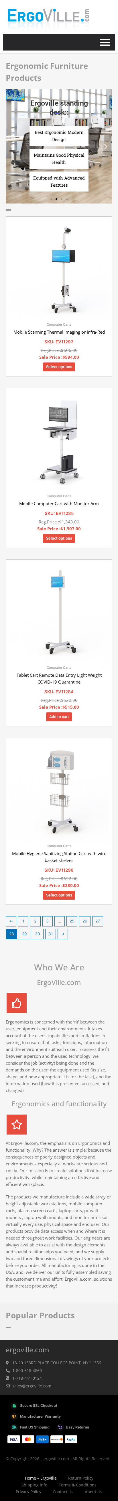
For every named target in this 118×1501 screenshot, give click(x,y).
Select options (59, 366)
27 (97, 921)
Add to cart (59, 716)
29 (24, 934)
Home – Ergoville (41, 1478)
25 (72, 921)
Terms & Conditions (78, 1485)
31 (50, 934)
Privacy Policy (28, 1491)
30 (37, 934)
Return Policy (80, 1478)
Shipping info (34, 1485)
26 (84, 921)
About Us (93, 1491)
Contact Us (63, 1491)
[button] (12, 146)
